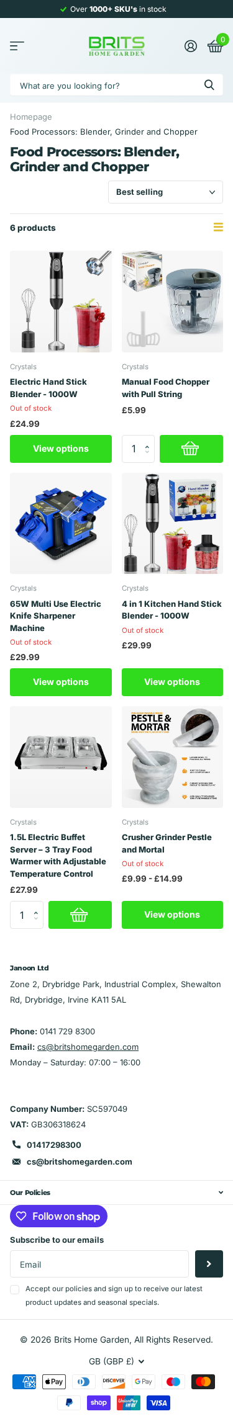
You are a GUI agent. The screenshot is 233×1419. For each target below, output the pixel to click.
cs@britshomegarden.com (88, 1047)
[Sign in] (190, 46)
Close (116, 1192)
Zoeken (209, 85)
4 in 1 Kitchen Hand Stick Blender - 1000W (172, 610)
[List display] (218, 227)
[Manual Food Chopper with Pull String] (173, 301)
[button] (151, 439)
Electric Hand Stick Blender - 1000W (48, 388)
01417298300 (54, 1145)
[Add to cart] (191, 449)
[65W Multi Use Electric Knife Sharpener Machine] (61, 524)
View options (61, 448)
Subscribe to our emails (57, 1240)
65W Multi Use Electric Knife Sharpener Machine (55, 616)
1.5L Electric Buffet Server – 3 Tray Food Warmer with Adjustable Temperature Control (58, 855)
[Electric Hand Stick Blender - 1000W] (61, 301)
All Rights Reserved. (173, 1340)
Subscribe (209, 1264)
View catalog (17, 46)
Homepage (31, 117)
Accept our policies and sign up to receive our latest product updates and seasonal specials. (114, 1295)
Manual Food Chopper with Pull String (165, 388)
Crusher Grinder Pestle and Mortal (167, 843)
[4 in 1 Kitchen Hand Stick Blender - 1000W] (173, 524)
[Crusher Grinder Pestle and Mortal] (173, 757)
